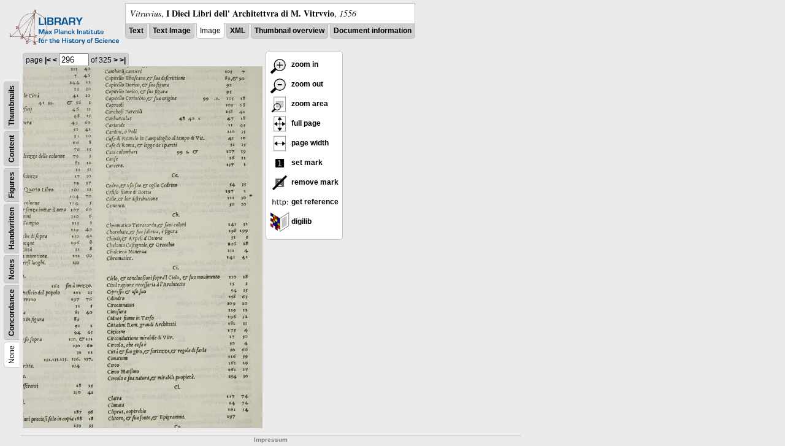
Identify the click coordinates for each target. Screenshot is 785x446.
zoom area (308, 103)
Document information (373, 30)
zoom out (306, 84)
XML (237, 30)
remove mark (314, 182)
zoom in (303, 64)
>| (123, 60)
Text (136, 30)
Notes (11, 269)
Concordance (11, 312)
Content (11, 149)
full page (305, 123)
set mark (306, 162)
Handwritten (11, 228)
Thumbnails (11, 105)
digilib (300, 221)
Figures (11, 185)
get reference (314, 202)
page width (309, 143)
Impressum (271, 439)
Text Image (172, 30)
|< (48, 60)
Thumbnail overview (289, 30)
